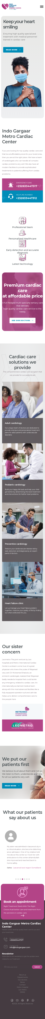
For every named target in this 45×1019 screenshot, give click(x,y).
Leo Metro (22, 990)
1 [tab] (16, 879)
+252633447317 (26, 186)
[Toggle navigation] (42, 6)
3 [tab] (20, 879)
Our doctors (22, 980)
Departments (22, 977)
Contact (22, 985)
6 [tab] (27, 879)
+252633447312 (26, 198)
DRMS (22, 992)
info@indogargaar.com (20, 947)
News (22, 982)
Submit (37, 967)
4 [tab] (22, 879)
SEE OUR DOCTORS (21, 320)
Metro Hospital (22, 987)
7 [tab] (29, 879)
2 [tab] (18, 879)
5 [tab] (24, 879)
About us (22, 975)
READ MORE (22, 47)
